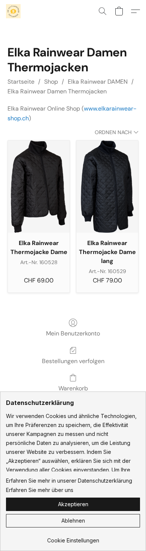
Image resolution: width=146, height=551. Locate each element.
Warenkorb (73, 388)
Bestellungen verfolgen (73, 361)
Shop (51, 82)
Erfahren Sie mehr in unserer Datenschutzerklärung (69, 480)
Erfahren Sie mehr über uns (39, 490)
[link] (73, 537)
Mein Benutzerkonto (73, 333)
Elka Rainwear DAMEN (98, 82)
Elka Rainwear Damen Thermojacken (57, 91)
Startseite (20, 82)
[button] (13, 11)
